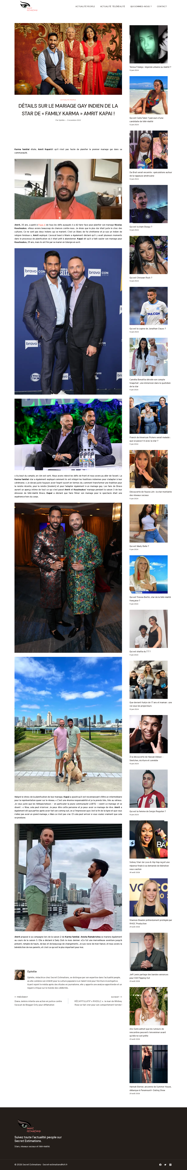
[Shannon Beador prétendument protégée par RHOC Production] (151, 897)
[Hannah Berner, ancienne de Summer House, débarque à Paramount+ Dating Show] (151, 1064)
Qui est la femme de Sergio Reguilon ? (148, 811)
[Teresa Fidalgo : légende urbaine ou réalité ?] (151, 44)
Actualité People (85, 6)
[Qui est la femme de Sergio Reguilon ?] (151, 789)
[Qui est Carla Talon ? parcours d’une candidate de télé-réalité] (151, 95)
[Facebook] (160, 1165)
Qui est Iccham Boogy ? (141, 227)
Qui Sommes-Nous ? (141, 6)
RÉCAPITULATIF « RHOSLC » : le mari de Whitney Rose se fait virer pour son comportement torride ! (98, 1001)
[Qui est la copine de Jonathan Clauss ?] (151, 306)
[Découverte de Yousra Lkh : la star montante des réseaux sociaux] (151, 469)
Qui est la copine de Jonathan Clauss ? (148, 328)
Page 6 (41, 225)
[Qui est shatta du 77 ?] (151, 629)
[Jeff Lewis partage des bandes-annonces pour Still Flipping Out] (151, 952)
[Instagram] (170, 1165)
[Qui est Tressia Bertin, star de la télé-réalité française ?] (151, 574)
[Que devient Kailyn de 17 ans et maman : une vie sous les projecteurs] (151, 680)
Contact (162, 6)
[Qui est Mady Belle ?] (151, 523)
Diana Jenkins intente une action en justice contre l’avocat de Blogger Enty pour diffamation (38, 1001)
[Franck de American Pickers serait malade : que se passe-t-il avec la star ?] (151, 415)
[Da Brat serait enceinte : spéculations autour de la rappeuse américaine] (151, 150)
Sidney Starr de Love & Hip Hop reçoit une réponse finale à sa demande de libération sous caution (150, 866)
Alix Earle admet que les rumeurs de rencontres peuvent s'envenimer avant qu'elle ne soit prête (148, 1032)
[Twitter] (165, 1165)
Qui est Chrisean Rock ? (141, 278)
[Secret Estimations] (30, 6)
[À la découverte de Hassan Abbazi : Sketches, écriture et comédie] (151, 734)
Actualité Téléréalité (112, 6)
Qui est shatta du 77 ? (140, 651)
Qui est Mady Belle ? (139, 546)
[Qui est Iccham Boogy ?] (151, 204)
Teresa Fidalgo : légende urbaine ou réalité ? (150, 67)
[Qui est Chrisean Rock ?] (151, 255)
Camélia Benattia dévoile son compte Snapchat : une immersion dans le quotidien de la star (150, 383)
